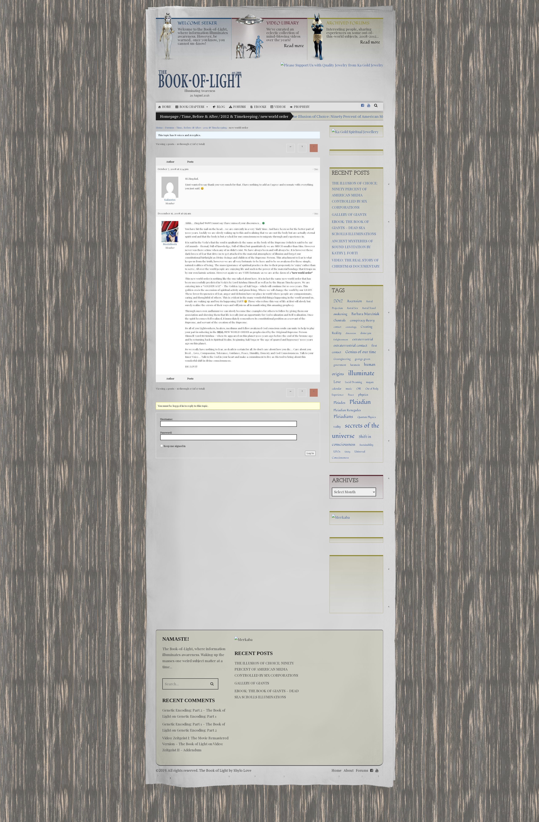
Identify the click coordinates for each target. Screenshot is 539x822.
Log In (310, 453)
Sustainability (366, 445)
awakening (340, 314)
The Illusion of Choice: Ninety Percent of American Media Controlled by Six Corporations (367, 116)
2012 (338, 301)
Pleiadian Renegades (347, 410)
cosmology (351, 327)
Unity (347, 451)
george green (362, 359)
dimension (351, 333)
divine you (365, 333)
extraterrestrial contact (350, 345)
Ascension (354, 301)
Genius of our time (360, 352)
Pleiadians (343, 417)
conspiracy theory (362, 320)
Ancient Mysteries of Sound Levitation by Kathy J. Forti (352, 247)
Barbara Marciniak (365, 314)
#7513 (315, 213)
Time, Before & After (199, 116)
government (340, 365)
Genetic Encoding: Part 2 (197, 730)
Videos (280, 107)
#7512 (315, 169)
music (349, 388)
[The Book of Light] (200, 79)
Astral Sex (352, 308)
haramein (355, 365)
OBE (358, 388)
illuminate (361, 373)
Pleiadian (360, 402)
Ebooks (260, 107)
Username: (166, 419)
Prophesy (302, 107)
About (349, 770)
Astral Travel (369, 308)
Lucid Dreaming (353, 382)
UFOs (337, 451)
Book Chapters (192, 107)
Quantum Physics (366, 417)
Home (166, 107)
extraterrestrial (362, 339)
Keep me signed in (174, 446)
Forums (239, 107)
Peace (351, 394)
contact (337, 327)
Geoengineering (342, 359)
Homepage (169, 116)
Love (337, 382)
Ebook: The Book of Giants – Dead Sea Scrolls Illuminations (354, 227)
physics (363, 394)
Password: (166, 432)
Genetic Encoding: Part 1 (196, 716)
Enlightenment (341, 339)
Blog (221, 107)
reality (337, 427)
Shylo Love (242, 770)
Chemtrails (340, 320)
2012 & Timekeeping (239, 116)
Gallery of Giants (349, 214)
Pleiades (339, 402)
